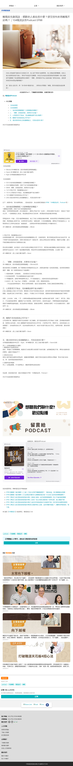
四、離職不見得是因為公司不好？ (20, 118)
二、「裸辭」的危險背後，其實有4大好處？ (24, 113)
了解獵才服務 (5, 743)
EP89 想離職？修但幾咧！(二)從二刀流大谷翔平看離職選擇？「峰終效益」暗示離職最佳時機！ (36, 492)
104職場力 (12, 512)
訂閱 (36, 696)
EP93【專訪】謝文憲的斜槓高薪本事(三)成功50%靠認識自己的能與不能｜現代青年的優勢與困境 (36, 502)
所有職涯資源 (5, 10)
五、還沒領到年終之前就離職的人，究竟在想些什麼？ (27, 120)
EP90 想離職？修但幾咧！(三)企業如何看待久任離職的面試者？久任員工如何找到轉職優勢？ (35, 495)
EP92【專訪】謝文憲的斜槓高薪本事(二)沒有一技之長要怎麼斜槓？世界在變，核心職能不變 (35, 500)
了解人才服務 (5, 732)
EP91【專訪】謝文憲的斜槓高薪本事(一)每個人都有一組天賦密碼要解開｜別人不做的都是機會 (36, 497)
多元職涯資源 (5, 735)
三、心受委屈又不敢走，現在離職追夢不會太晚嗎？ (26, 115)
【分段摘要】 (14, 108)
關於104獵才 (5, 756)
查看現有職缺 (5, 729)
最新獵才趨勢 (5, 745)
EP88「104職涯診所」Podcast (55, 202)
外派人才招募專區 (6, 748)
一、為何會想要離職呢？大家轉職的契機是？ (24, 110)
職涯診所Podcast (11, 96)
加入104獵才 (5, 758)
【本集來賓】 (14, 105)
